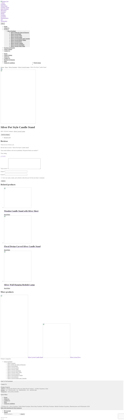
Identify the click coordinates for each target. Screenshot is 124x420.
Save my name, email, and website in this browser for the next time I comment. (24, 178)
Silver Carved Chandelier (17, 44)
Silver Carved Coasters (17, 43)
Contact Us (7, 51)
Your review (4, 168)
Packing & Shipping (9, 47)
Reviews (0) (7, 137)
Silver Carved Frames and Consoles (20, 38)
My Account (7, 411)
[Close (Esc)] (1, 417)
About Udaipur (8, 49)
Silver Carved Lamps (16, 37)
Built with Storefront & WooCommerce (11, 408)
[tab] (63, 137)
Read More (7, 214)
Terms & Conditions (9, 63)
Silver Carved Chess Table (18, 46)
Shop (5, 61)
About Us (6, 28)
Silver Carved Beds (16, 34)
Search (6, 412)
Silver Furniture (11, 31)
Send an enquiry (5, 134)
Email (3, 174)
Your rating (4, 153)
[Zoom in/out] (6, 417)
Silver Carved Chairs (16, 35)
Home (5, 26)
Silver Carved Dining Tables (18, 40)
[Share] (3, 417)
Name (3, 171)
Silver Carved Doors (16, 41)
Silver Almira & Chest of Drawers (20, 32)
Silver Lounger (11, 363)
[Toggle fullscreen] (4, 417)
